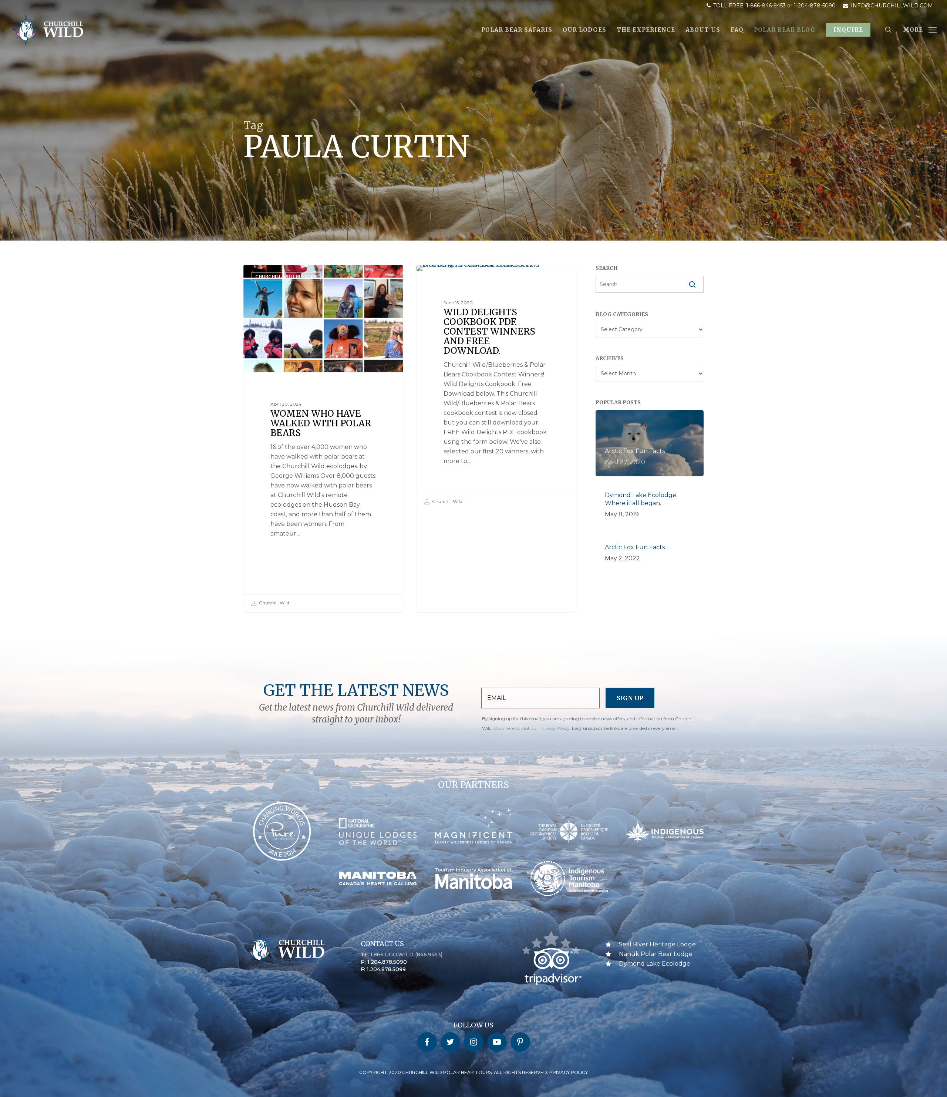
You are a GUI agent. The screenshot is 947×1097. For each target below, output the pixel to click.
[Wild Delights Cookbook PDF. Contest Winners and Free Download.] (496, 388)
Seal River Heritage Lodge (657, 944)
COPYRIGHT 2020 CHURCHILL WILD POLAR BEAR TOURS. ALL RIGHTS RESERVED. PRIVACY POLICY (473, 1072)
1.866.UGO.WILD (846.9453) (406, 954)
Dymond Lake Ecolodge (654, 963)
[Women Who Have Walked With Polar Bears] (323, 438)
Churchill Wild (273, 602)
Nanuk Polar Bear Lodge (655, 953)
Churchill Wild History (286, 276)
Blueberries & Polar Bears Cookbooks (478, 276)
